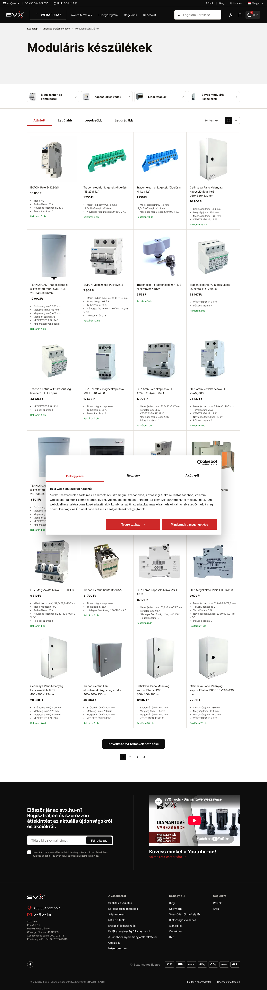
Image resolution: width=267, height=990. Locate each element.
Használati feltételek (228, 981)
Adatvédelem (116, 914)
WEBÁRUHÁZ (51, 15)
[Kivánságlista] (240, 15)
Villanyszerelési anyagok (57, 28)
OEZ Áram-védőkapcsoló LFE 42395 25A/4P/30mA (155, 391)
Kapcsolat (149, 15)
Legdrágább (124, 120)
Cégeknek (130, 15)
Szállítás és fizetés (120, 903)
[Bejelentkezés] (231, 15)
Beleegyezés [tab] (74, 476)
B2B (171, 937)
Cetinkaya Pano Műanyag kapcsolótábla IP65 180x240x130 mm (212, 690)
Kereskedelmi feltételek (123, 908)
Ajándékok (176, 925)
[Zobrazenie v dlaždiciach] (228, 120)
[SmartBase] (96, 982)
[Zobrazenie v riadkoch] (236, 120)
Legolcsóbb (93, 120)
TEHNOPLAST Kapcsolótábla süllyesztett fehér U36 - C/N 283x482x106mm (49, 289)
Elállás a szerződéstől (199, 981)
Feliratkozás (99, 840)
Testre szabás (130, 524)
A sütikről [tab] (192, 475)
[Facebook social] (30, 964)
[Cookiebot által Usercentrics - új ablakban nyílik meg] (200, 463)
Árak (216, 908)
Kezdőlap (32, 28)
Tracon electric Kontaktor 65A (102, 590)
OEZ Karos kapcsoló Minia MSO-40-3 (157, 592)
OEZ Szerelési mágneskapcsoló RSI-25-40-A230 (103, 391)
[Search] (179, 14)
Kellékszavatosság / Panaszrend (129, 931)
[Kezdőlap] (15, 15)
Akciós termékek (81, 15)
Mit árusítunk (116, 920)
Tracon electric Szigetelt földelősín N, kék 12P (159, 189)
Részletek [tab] (133, 475)
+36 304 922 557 (46, 908)
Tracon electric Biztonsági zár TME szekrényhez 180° (159, 286)
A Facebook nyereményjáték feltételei (132, 937)
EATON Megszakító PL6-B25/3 (103, 284)
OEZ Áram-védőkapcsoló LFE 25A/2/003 (208, 391)
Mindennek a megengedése (189, 524)
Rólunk (217, 903)
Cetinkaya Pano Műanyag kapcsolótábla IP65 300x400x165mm (153, 690)
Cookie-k (114, 942)
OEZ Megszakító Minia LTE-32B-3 (211, 590)
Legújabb (65, 120)
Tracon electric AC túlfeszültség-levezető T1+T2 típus (211, 286)
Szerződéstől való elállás (185, 914)
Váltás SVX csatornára (165, 857)
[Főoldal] (56, 897)
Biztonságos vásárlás (182, 920)
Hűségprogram (108, 15)
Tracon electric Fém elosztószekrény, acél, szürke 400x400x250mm (102, 690)
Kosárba (64, 732)
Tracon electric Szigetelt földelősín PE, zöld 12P (105, 189)
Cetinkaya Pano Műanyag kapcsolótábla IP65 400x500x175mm (46, 690)
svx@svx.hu (42, 914)
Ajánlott (39, 120)
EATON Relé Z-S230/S (44, 187)
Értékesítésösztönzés (121, 925)
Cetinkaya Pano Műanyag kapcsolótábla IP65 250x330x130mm (206, 191)
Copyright (175, 908)
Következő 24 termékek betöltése (133, 744)
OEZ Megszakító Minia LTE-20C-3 (52, 590)
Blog (172, 903)
